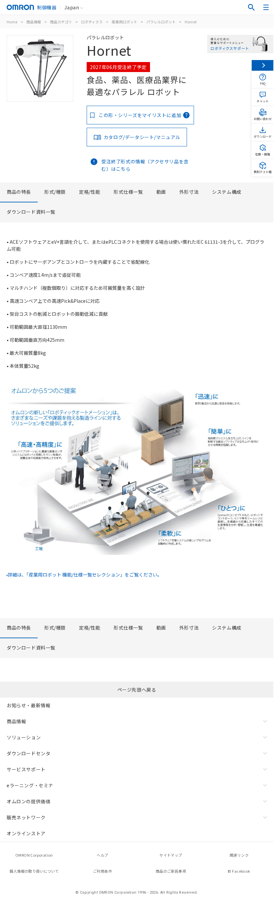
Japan (71, 7)
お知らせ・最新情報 (28, 705)
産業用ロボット (124, 21)
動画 (161, 191)
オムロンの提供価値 (28, 801)
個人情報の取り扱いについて (34, 871)
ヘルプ (102, 855)
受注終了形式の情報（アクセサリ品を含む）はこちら (145, 165)
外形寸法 (189, 191)
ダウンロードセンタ (28, 753)
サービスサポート (26, 769)
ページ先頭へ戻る (136, 689)
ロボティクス (92, 21)
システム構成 (226, 191)
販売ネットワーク (26, 817)
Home (12, 21)
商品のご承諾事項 (171, 871)
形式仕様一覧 (128, 191)
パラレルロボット (161, 21)
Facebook (241, 871)
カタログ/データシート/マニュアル (142, 137)
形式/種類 (55, 191)
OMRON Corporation (34, 855)
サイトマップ (170, 855)
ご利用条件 (102, 871)
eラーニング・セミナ (30, 785)
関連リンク (239, 855)
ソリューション (24, 737)
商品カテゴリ (61, 21)
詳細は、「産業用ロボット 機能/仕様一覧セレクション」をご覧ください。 (85, 574)
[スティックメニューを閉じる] (262, 65)
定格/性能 (89, 191)
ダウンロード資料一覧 (31, 211)
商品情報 (33, 21)
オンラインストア (26, 833)
